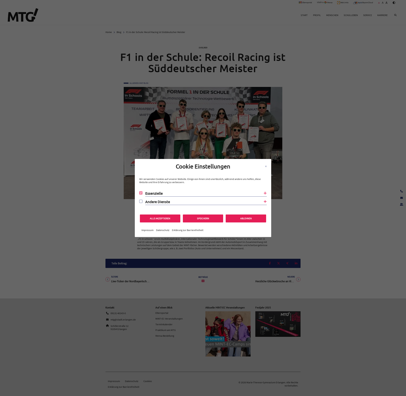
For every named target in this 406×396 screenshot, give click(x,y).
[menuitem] (147, 230)
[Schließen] (266, 166)
